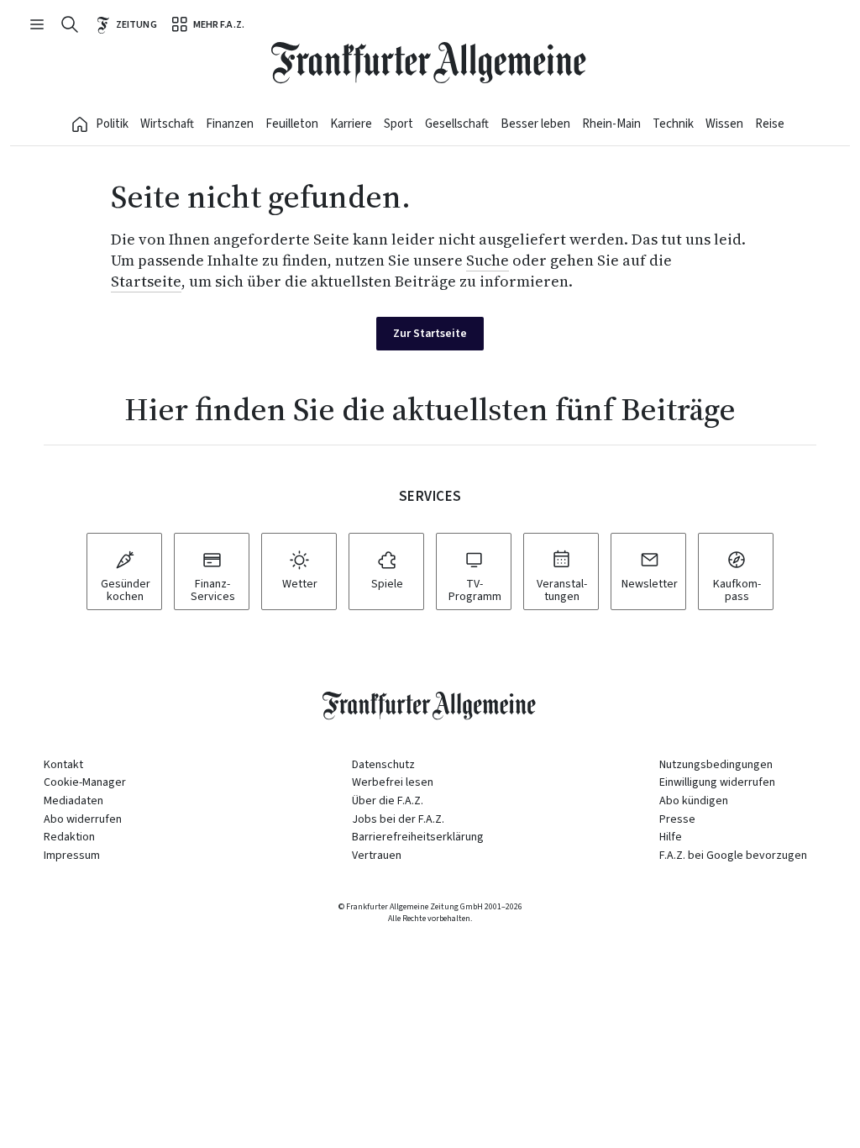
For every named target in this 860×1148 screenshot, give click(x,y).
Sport (398, 124)
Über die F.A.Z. (387, 801)
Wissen (724, 124)
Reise (769, 124)
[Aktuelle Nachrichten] (80, 124)
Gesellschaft (457, 124)
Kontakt (63, 764)
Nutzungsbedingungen (716, 764)
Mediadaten (73, 801)
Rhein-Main (611, 124)
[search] (70, 24)
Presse (677, 819)
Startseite (146, 281)
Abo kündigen (693, 801)
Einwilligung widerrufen (717, 782)
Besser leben (535, 124)
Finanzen (230, 124)
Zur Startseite (430, 333)
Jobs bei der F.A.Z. (398, 819)
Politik (112, 124)
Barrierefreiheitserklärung (418, 837)
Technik (673, 124)
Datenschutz (383, 764)
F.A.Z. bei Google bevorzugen (733, 855)
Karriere (351, 124)
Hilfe (670, 837)
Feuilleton (291, 124)
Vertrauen (376, 855)
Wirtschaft (167, 124)
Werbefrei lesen (392, 782)
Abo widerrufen (83, 819)
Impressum (72, 855)
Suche (487, 260)
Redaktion (69, 837)
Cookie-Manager (85, 783)
